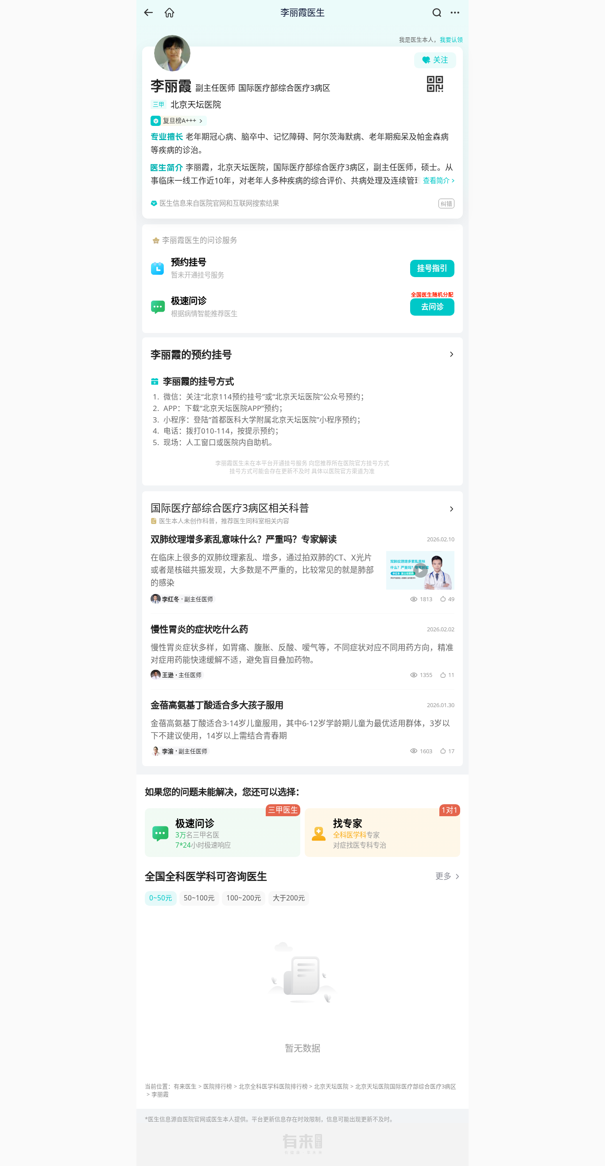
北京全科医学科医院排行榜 (273, 1086)
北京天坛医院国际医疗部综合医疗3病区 (405, 1086)
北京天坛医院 (331, 1086)
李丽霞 (160, 1094)
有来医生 (185, 1086)
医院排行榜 (217, 1086)
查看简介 (436, 180)
